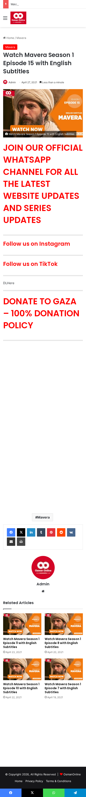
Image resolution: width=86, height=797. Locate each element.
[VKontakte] (71, 532)
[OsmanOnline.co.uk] (18, 18)
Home (10, 38)
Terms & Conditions (58, 781)
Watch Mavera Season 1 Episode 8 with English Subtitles (63, 643)
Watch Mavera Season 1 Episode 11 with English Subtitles (21, 643)
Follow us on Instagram (36, 244)
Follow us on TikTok (30, 264)
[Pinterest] (51, 532)
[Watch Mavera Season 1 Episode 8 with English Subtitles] (64, 624)
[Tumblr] (41, 532)
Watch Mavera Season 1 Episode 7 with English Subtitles (63, 688)
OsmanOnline (72, 774)
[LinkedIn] (31, 532)
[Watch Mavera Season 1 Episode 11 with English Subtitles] (22, 624)
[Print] (21, 541)
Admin (12, 82)
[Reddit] (61, 532)
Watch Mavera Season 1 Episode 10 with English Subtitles (21, 688)
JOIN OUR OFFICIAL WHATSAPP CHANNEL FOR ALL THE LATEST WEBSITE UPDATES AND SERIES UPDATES (43, 184)
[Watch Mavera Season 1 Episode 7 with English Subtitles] (64, 669)
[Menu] (5, 19)
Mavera (21, 38)
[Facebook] (11, 532)
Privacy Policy (34, 781)
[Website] (43, 591)
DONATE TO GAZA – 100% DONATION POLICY (41, 313)
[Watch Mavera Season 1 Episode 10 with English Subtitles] (22, 669)
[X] (21, 532)
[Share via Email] (11, 541)
